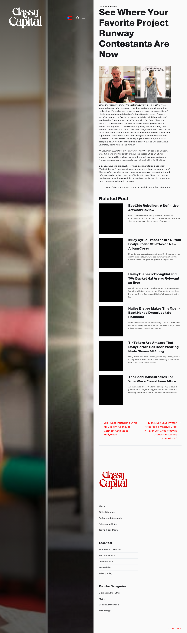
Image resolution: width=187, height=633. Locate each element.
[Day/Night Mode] (70, 18)
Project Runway (133, 105)
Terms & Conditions (108, 530)
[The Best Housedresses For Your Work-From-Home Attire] (111, 390)
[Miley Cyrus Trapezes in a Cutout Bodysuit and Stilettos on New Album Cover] (111, 253)
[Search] (77, 18)
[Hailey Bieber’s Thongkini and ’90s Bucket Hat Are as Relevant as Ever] (111, 287)
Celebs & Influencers (109, 605)
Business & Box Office (109, 593)
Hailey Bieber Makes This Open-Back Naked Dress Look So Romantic (154, 313)
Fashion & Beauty (108, 6)
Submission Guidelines (110, 549)
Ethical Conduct (107, 512)
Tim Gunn (149, 120)
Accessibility (105, 567)
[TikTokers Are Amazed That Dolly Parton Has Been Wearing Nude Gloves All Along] (111, 356)
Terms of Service (107, 555)
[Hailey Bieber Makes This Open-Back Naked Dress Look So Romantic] (111, 321)
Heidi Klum (152, 117)
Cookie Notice (106, 561)
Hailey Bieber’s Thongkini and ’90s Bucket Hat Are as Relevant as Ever (153, 278)
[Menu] (83, 18)
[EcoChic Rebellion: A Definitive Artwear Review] (111, 218)
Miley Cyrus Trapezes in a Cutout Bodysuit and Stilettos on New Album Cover (154, 244)
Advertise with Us (107, 524)
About (102, 506)
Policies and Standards (110, 518)
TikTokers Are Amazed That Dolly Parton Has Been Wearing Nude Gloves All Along (153, 347)
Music (102, 599)
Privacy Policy (106, 573)
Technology (104, 610)
